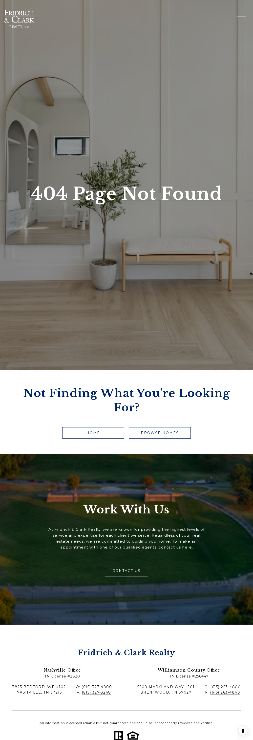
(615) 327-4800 (97, 687)
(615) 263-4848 (225, 692)
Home (93, 433)
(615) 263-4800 (225, 687)
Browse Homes (160, 433)
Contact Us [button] (126, 571)
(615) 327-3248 (96, 692)
